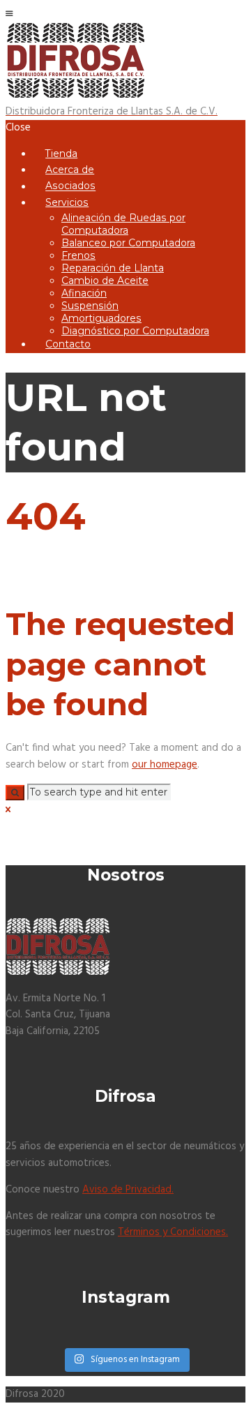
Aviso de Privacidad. (128, 1189)
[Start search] (15, 792)
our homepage (164, 764)
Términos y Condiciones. (173, 1232)
